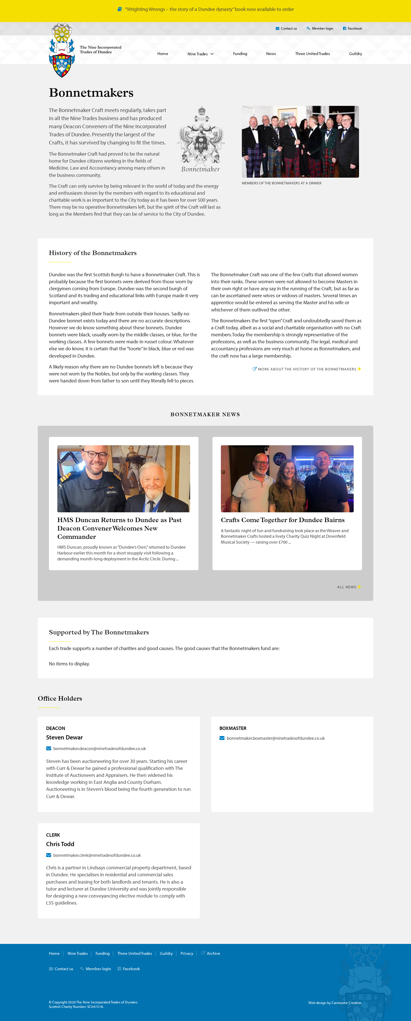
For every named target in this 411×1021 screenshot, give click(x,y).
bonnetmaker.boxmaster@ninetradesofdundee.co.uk (276, 738)
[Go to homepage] (85, 76)
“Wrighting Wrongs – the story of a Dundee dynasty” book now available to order (209, 9)
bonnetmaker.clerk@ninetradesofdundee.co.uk (97, 855)
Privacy (187, 953)
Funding (240, 53)
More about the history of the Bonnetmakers (306, 369)
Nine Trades (198, 53)
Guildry (355, 53)
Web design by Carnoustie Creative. (335, 1002)
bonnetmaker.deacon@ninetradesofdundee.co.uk (99, 748)
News (271, 53)
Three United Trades (312, 53)
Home (162, 53)
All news (346, 586)
